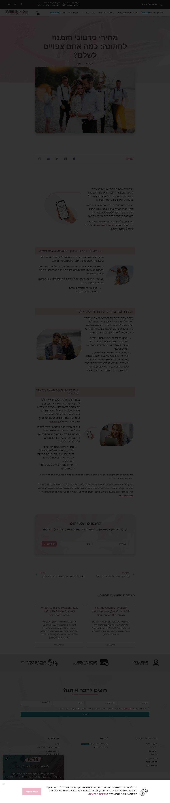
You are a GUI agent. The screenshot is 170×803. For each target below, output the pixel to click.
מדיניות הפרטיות (98, 794)
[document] (85, 401)
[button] (4, 784)
